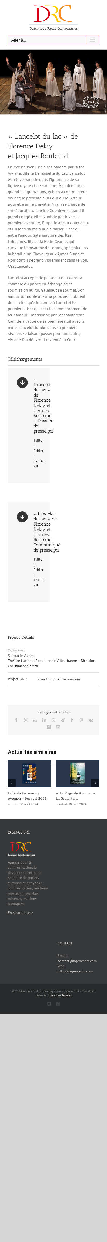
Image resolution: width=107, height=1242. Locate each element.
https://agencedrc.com (75, 971)
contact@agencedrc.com (77, 960)
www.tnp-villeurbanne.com (59, 679)
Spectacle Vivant (21, 655)
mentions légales (60, 995)
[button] (12, 783)
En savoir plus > (20, 912)
